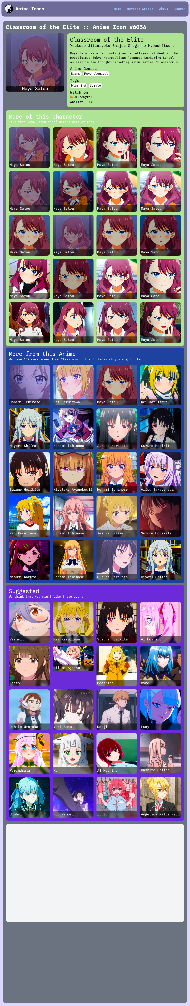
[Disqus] (95, 873)
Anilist (76, 102)
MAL (91, 102)
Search (180, 9)
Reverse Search (140, 9)
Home (117, 9)
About (163, 9)
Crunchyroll (84, 97)
